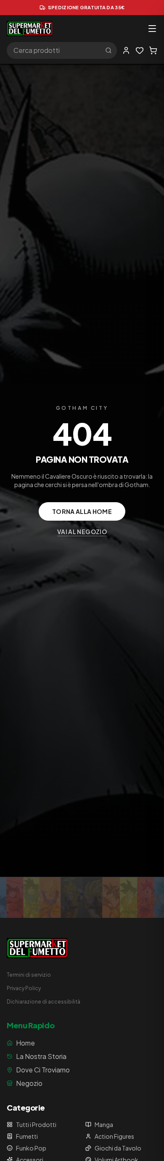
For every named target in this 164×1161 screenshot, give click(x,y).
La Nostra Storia (41, 1056)
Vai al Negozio (82, 531)
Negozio (29, 1083)
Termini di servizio (29, 975)
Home (25, 1042)
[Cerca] (108, 50)
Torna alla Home (82, 511)
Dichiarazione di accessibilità (43, 1002)
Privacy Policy (24, 988)
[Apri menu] (152, 29)
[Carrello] (153, 50)
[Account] (126, 50)
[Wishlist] (139, 50)
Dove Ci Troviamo (43, 1069)
